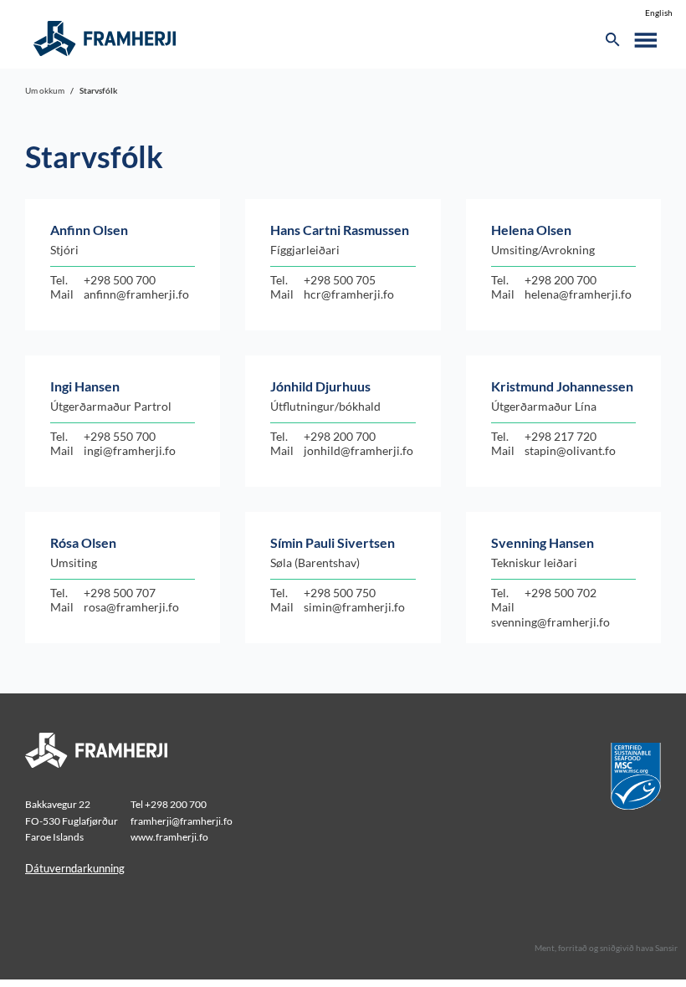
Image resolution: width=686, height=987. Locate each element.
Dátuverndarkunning (75, 868)
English (659, 13)
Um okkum (44, 90)
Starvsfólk (98, 90)
